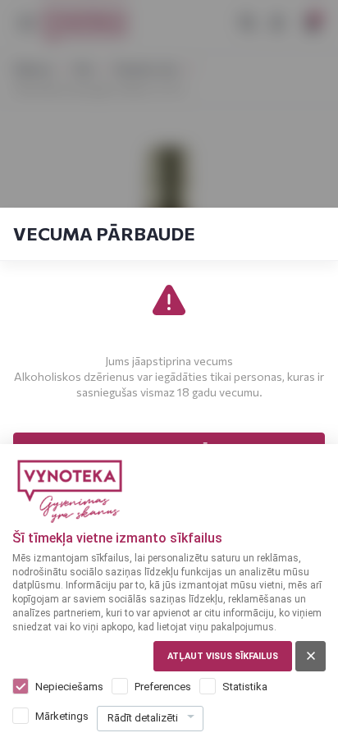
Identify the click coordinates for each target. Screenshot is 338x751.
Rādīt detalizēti (142, 718)
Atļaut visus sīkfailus (222, 656)
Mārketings (62, 716)
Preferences (163, 686)
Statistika (244, 686)
